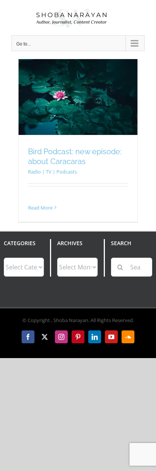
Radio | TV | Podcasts (52, 171)
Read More (40, 207)
